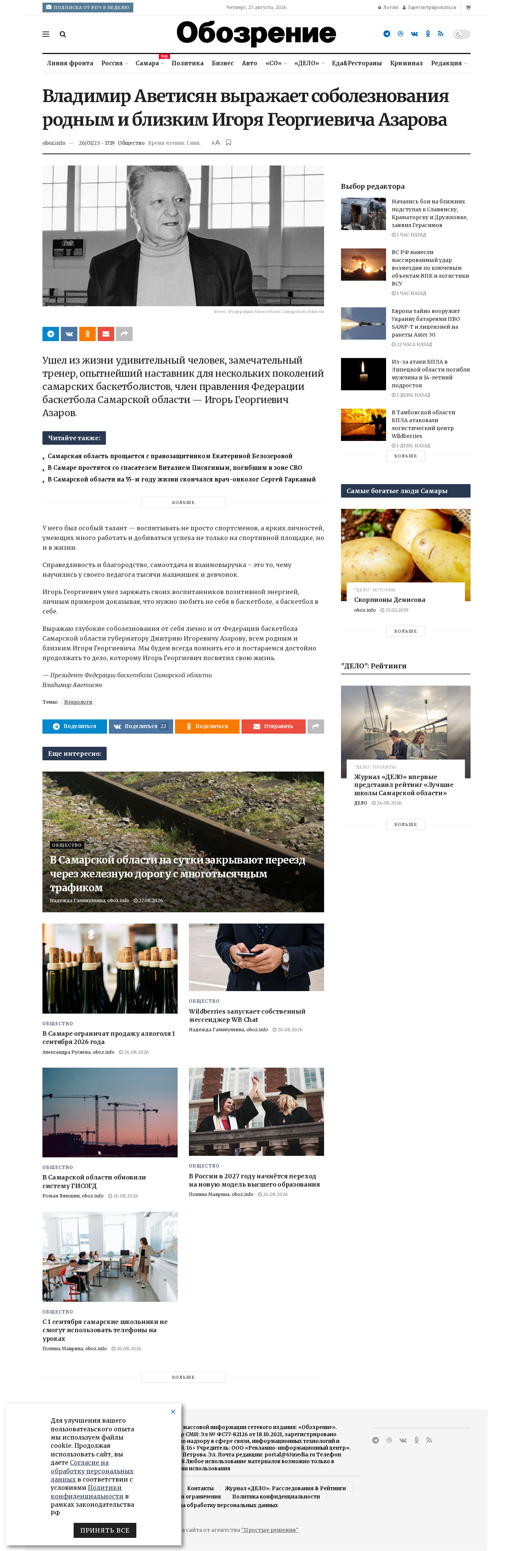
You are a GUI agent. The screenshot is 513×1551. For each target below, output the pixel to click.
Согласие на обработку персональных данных (215, 1505)
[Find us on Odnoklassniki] (427, 34)
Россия (112, 63)
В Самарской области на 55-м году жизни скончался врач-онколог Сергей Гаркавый (182, 479)
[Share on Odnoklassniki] (87, 334)
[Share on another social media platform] (124, 334)
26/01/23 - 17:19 (97, 143)
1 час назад (410, 235)
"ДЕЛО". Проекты (375, 767)
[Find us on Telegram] (386, 34)
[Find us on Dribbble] (400, 34)
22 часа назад (413, 344)
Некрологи (78, 702)
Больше (183, 502)
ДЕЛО (360, 803)
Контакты (200, 1488)
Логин (390, 7)
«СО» (274, 63)
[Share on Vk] (69, 334)
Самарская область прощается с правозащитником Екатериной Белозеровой (170, 456)
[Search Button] (63, 34)
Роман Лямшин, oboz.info (73, 1196)
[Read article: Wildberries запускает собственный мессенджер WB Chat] (256, 957)
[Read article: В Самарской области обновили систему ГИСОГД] (110, 1112)
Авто (249, 63)
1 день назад (412, 395)
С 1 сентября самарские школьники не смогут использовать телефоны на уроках (105, 1330)
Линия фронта (70, 63)
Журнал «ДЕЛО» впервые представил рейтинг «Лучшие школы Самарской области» (404, 785)
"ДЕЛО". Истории (374, 590)
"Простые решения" (270, 1530)
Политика (188, 63)
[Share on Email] (106, 334)
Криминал (406, 63)
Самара (149, 62)
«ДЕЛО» (306, 63)
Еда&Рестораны (357, 63)
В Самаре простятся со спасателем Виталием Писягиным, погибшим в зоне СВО (175, 467)
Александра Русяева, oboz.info (78, 1052)
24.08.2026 (389, 803)
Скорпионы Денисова (389, 599)
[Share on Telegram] (50, 334)
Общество (131, 143)
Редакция (446, 63)
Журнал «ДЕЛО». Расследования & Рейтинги (285, 1488)
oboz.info (53, 143)
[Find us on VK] (414, 34)
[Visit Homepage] (256, 34)
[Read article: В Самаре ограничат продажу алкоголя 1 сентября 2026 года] (110, 968)
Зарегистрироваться (431, 7)
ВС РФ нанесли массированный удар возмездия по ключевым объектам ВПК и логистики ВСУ (430, 268)
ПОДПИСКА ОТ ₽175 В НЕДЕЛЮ (91, 7)
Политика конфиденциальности (276, 1497)
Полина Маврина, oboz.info (221, 1194)
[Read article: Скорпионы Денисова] (406, 555)
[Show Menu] (45, 34)
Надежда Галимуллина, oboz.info (89, 900)
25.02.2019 (396, 610)
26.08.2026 (136, 1052)
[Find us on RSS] (440, 34)
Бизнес (223, 63)
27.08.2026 (150, 900)
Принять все (105, 1530)
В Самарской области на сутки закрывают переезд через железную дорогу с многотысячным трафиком (177, 874)
